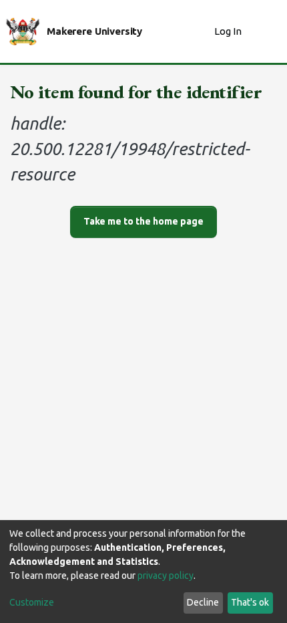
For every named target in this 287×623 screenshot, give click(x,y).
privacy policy (165, 575)
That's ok (250, 602)
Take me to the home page (143, 221)
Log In (229, 31)
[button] (201, 31)
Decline (203, 602)
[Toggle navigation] (268, 31)
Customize (31, 602)
